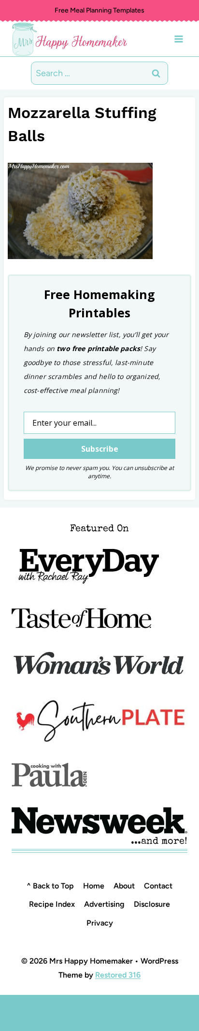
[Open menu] (178, 38)
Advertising (104, 904)
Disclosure (152, 904)
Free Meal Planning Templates (99, 10)
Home (93, 885)
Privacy (99, 922)
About (124, 885)
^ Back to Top (50, 885)
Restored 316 (118, 974)
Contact (158, 885)
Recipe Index (52, 904)
